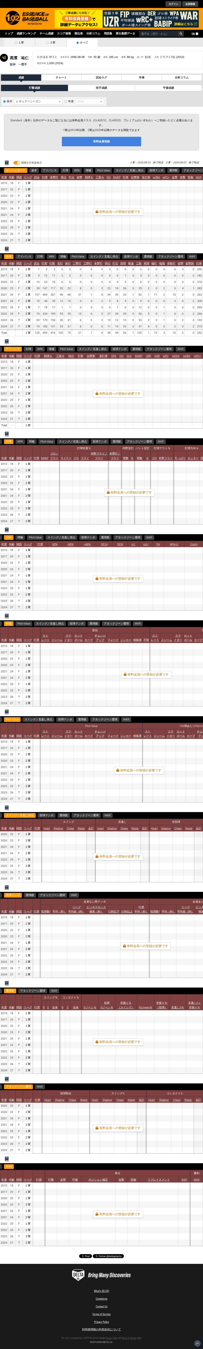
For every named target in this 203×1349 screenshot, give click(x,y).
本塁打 (54, 177)
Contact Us (101, 1306)
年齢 (11, 177)
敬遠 (131, 264)
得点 (63, 177)
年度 (71, 101)
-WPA (70, 544)
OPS (113, 356)
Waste (81, 829)
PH (158, 544)
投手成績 (101, 88)
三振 (139, 264)
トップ (9, 34)
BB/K (71, 356)
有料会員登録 (101, 141)
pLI (133, 544)
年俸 (142, 78)
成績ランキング (26, 34)
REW (120, 544)
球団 (19, 177)
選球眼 (173, 170)
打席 (45, 177)
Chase (70, 829)
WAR (199, 177)
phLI (145, 544)
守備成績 (168, 88)
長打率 (146, 177)
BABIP (117, 177)
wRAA (175, 356)
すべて (84, 43)
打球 (65, 170)
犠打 (154, 264)
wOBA (156, 177)
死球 (146, 264)
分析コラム (93, 34)
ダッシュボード (15, 170)
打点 (71, 177)
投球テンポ (156, 170)
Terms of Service (101, 1314)
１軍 (21, 43)
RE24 (104, 544)
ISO (108, 177)
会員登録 (190, 4)
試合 (37, 177)
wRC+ (166, 177)
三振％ (100, 177)
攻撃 (182, 177)
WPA (77, 170)
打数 (52, 264)
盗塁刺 (190, 264)
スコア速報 (64, 34)
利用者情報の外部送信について (101, 1329)
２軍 (52, 43)
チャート (61, 78)
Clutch (193, 544)
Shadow (58, 829)
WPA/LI (174, 544)
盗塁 (79, 177)
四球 (123, 264)
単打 (68, 264)
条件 (9, 101)
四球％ (89, 177)
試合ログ (101, 78)
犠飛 (162, 264)
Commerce (101, 1298)
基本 (34, 170)
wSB (157, 356)
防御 (190, 177)
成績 (21, 78)
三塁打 (87, 264)
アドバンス (50, 170)
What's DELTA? (101, 1291)
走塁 (174, 177)
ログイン (173, 4)
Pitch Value (103, 170)
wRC (166, 356)
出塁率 (135, 177)
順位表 (79, 34)
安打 (60, 264)
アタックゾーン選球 (170, 257)
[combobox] (158, 34)
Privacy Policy (101, 1322)
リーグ (28, 177)
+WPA (87, 544)
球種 (88, 170)
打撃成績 (34, 88)
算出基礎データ (125, 34)
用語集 (108, 34)
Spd (129, 356)
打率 (125, 177)
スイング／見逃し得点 (130, 170)
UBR (148, 356)
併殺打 (171, 264)
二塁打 (77, 264)
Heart (46, 829)
